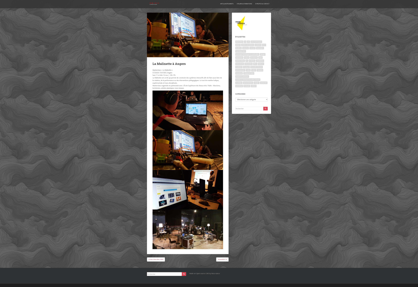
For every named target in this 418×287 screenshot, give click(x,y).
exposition (239, 57)
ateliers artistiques (247, 45)
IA (246, 61)
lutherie (261, 64)
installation (260, 61)
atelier (238, 45)
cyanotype (260, 48)
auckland (258, 45)
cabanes (245, 48)
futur (260, 57)
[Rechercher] (265, 108)
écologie (246, 86)
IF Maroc (252, 61)
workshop (239, 86)
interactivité (239, 64)
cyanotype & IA (240, 51)
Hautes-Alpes (240, 61)
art (248, 42)
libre (255, 64)
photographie (240, 70)
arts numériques (256, 42)
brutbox (238, 48)
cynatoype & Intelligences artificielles (247, 54)
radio (248, 70)
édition (253, 86)
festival (246, 57)
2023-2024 (239, 42)
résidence (239, 73)
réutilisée (239, 83)
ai (245, 42)
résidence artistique (242, 76)
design (263, 54)
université (264, 83)
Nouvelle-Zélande (256, 67)
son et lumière (248, 83)
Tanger (256, 83)
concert (252, 48)
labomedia (248, 64)
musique (246, 67)
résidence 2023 (249, 73)
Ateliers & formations (244, 4)
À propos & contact (262, 4)
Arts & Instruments (226, 4)
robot (253, 70)
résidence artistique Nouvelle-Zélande (248, 80)
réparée (259, 70)
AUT (264, 45)
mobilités (239, 67)
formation (254, 57)
